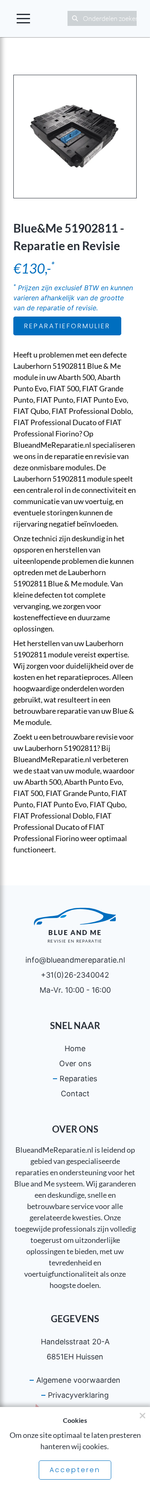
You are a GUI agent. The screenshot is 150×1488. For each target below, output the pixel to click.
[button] (23, 18)
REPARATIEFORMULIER (67, 326)
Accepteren (75, 1470)
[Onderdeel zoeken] (75, 18)
